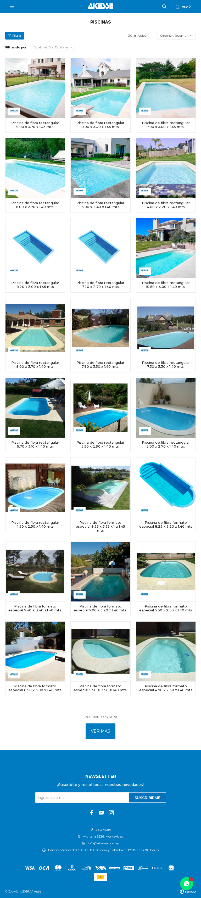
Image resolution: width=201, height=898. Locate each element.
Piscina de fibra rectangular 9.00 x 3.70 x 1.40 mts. (35, 365)
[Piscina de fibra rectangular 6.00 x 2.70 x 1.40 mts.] (35, 168)
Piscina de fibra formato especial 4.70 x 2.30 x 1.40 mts (165, 688)
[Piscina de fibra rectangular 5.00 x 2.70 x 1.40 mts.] (166, 408)
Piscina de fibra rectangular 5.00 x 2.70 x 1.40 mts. (166, 444)
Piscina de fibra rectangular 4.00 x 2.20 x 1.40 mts (166, 205)
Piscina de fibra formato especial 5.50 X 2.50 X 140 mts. (100, 688)
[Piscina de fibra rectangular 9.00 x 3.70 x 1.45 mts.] (35, 88)
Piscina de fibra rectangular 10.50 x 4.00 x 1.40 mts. (166, 285)
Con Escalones (51, 47)
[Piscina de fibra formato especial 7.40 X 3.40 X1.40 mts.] (35, 571)
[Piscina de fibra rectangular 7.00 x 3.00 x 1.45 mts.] (166, 88)
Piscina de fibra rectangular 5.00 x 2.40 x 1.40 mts (100, 205)
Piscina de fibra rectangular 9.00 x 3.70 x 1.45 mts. (35, 125)
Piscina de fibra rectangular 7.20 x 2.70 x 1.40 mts (100, 285)
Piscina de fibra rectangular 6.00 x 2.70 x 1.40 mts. (35, 205)
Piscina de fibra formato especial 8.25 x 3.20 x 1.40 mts (165, 524)
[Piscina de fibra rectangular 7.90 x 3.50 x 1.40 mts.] (100, 328)
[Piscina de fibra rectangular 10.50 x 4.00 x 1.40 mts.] (166, 248)
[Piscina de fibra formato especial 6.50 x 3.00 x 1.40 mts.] (35, 651)
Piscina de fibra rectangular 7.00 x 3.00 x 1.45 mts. (166, 125)
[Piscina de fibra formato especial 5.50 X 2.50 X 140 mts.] (100, 651)
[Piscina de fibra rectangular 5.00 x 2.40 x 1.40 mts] (100, 168)
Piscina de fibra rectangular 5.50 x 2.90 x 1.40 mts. (100, 444)
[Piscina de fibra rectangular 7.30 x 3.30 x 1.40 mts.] (166, 328)
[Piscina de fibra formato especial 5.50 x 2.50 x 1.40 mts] (166, 571)
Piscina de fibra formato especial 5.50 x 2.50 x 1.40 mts (165, 608)
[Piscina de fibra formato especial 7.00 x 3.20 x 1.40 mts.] (100, 571)
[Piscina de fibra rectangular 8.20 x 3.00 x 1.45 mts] (35, 248)
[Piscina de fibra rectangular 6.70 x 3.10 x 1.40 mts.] (35, 408)
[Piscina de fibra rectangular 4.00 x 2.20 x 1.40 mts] (166, 168)
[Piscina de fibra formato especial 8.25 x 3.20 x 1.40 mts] (166, 487)
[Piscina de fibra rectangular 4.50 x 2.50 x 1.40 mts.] (35, 487)
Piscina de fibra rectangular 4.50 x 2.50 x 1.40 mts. (35, 524)
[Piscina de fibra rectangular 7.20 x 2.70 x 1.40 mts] (100, 248)
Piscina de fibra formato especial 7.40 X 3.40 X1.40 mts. (35, 608)
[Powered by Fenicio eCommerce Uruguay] (188, 891)
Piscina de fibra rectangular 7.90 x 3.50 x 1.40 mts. (100, 365)
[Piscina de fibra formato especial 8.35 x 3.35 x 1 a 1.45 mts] (100, 487)
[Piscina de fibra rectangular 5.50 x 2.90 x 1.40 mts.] (100, 408)
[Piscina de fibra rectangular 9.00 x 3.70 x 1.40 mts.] (35, 328)
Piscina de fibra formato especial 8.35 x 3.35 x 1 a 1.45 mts (100, 526)
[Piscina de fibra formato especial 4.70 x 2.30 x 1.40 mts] (166, 651)
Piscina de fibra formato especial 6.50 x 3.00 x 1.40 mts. (35, 688)
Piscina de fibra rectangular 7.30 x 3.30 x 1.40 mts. (166, 365)
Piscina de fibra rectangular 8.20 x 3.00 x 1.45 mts (35, 285)
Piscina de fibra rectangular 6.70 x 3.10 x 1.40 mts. (35, 444)
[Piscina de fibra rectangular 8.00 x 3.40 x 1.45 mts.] (100, 88)
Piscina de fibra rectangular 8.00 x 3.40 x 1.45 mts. (100, 125)
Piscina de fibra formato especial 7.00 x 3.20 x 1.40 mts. (100, 608)
